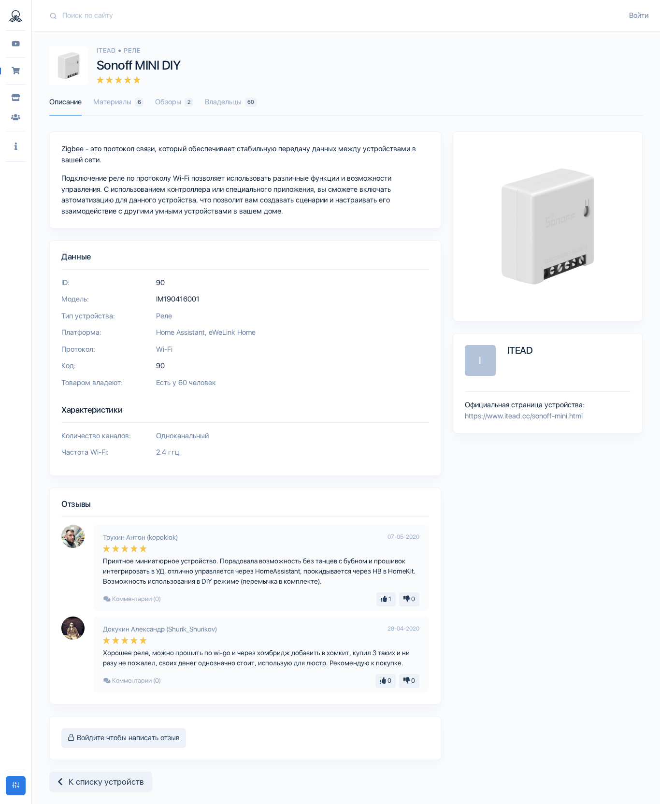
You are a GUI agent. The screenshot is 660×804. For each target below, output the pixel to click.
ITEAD (107, 50)
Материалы (117, 102)
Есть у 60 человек (186, 382)
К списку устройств (103, 782)
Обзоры (172, 102)
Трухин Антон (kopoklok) (140, 537)
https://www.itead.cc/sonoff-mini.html (524, 416)
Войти (638, 15)
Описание (65, 102)
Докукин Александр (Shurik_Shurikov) (160, 629)
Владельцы (230, 102)
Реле (132, 50)
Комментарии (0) (136, 599)
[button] (15, 146)
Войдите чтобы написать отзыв (127, 737)
